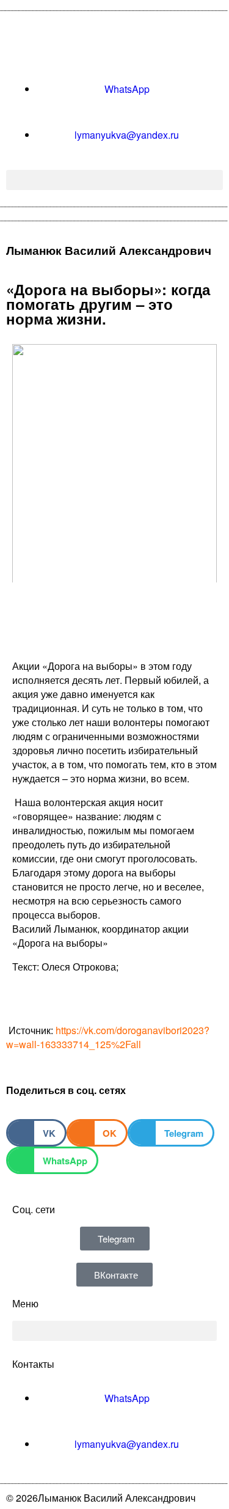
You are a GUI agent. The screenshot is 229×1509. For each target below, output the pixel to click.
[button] (114, 180)
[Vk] (27, 41)
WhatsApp (127, 89)
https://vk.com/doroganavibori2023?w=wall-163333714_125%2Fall (107, 1037)
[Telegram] (60, 41)
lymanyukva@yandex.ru (127, 135)
